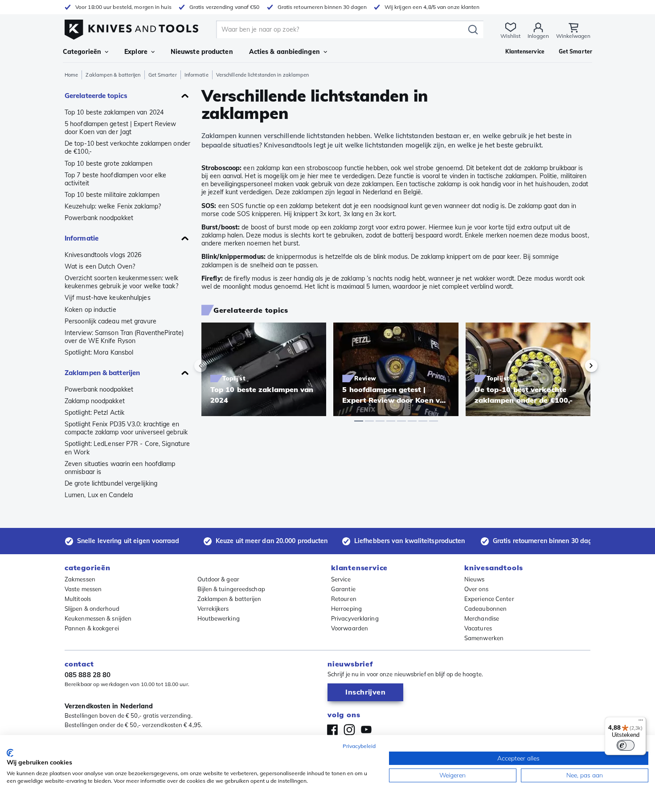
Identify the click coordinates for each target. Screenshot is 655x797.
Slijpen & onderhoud (92, 608)
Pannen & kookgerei (92, 628)
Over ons (476, 589)
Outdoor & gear (218, 579)
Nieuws (474, 579)
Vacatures (478, 628)
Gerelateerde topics (96, 95)
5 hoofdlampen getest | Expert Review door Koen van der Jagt (120, 128)
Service (341, 579)
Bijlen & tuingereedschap (231, 589)
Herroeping (346, 608)
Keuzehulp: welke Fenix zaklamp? (113, 206)
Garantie (343, 589)
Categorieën (82, 52)
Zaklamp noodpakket (95, 401)
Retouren (343, 598)
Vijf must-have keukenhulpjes (108, 298)
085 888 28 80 (88, 674)
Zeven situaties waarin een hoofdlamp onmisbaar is (120, 468)
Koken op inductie (90, 310)
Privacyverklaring (355, 618)
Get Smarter (162, 75)
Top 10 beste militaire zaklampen (112, 195)
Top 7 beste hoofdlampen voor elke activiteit (115, 179)
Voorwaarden (349, 628)
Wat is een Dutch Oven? (100, 266)
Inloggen (538, 36)
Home (71, 75)
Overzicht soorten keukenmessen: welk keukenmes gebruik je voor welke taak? (122, 282)
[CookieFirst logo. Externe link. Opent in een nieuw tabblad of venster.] (10, 753)
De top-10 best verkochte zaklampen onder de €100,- (127, 147)
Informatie (196, 75)
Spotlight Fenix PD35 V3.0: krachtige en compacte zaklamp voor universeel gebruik (126, 428)
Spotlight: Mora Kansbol (99, 352)
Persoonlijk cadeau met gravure (110, 321)
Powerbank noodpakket (99, 218)
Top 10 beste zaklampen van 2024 (114, 112)
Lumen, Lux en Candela (99, 495)
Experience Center (489, 598)
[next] (576, 365)
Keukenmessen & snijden (98, 618)
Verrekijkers (213, 608)
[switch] (626, 745)
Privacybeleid (359, 746)
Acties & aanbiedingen (284, 52)
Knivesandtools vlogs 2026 (103, 255)
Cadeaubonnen (485, 608)
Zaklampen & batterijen (113, 75)
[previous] (215, 365)
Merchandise (481, 618)
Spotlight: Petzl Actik (94, 413)
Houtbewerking (218, 618)
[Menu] (640, 722)
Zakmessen (80, 579)
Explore (135, 52)
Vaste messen (83, 589)
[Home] (131, 27)
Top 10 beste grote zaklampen (108, 163)
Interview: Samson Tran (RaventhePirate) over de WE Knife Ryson (124, 337)
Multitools (78, 598)
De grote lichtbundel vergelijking (111, 483)
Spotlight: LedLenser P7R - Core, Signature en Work (127, 448)
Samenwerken (484, 638)
